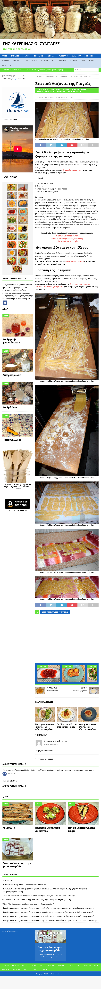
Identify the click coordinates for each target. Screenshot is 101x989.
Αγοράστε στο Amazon (18, 510)
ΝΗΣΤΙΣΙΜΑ (73, 61)
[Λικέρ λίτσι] (17, 393)
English (89, 56)
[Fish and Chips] (12, 187)
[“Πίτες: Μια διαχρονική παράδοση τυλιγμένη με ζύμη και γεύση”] (23, 203)
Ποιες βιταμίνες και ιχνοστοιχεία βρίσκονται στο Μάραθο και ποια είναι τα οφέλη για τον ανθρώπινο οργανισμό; (47, 912)
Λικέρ (4, 65)
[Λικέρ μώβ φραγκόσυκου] (17, 325)
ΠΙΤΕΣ (54, 61)
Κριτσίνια (8, 827)
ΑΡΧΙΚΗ (4, 56)
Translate (21, 78)
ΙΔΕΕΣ (11, 65)
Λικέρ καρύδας (11, 375)
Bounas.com (7, 119)
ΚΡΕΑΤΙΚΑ (16, 61)
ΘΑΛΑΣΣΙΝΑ (44, 61)
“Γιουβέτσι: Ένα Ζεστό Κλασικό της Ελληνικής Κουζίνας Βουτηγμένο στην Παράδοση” (36, 900)
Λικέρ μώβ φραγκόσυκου (11, 341)
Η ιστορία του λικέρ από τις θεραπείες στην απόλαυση (24, 885)
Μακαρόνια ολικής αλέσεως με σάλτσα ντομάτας (44, 727)
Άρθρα (50, 56)
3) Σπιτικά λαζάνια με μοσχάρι (67, 241)
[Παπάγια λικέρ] (17, 425)
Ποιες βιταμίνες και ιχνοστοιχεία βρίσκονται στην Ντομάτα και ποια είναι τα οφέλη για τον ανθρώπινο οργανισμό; (48, 916)
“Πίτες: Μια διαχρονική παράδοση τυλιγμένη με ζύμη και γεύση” (28, 904)
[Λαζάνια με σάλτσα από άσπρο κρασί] (67, 714)
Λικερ (5, 309)
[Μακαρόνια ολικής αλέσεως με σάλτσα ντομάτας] (45, 714)
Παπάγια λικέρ (11, 439)
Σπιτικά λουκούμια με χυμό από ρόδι (16, 865)
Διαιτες (27, 56)
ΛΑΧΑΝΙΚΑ (62, 61)
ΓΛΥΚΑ (83, 61)
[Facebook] (5, 302)
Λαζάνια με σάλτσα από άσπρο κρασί (67, 725)
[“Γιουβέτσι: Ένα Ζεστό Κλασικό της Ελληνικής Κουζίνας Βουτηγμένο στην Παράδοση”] (12, 203)
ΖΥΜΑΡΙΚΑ (5, 61)
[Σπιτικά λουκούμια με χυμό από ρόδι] (17, 849)
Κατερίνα (53, 97)
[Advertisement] (67, 640)
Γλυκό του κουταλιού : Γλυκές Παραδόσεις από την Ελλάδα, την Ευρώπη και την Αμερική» (38, 896)
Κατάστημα (76, 56)
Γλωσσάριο (63, 56)
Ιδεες (5, 797)
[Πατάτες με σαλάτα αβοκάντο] (50, 813)
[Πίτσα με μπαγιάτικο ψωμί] (83, 813)
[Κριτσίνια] (17, 813)
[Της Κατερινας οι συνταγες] (50, 37)
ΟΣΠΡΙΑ (34, 61)
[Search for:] (86, 69)
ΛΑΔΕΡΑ (25, 61)
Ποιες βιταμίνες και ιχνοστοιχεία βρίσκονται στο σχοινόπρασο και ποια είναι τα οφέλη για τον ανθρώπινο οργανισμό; (50, 920)
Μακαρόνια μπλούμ (75, 261)
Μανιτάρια (5, 969)
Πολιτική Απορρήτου (10, 931)
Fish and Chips (8, 880)
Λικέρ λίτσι (9, 407)
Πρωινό (91, 61)
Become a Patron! (9, 781)
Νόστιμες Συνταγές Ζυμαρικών (55, 612)
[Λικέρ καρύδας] (17, 360)
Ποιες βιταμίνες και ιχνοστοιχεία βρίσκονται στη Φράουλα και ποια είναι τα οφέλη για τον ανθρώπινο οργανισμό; (48, 908)
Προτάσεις (38, 56)
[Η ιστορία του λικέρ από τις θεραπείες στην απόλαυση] (23, 187)
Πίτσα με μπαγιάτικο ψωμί (81, 829)
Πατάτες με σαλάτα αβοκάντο (47, 829)
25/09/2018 (43, 97)
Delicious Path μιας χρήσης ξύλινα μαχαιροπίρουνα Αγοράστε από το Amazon (18, 487)
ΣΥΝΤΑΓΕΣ (15, 56)
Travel (14, 119)
